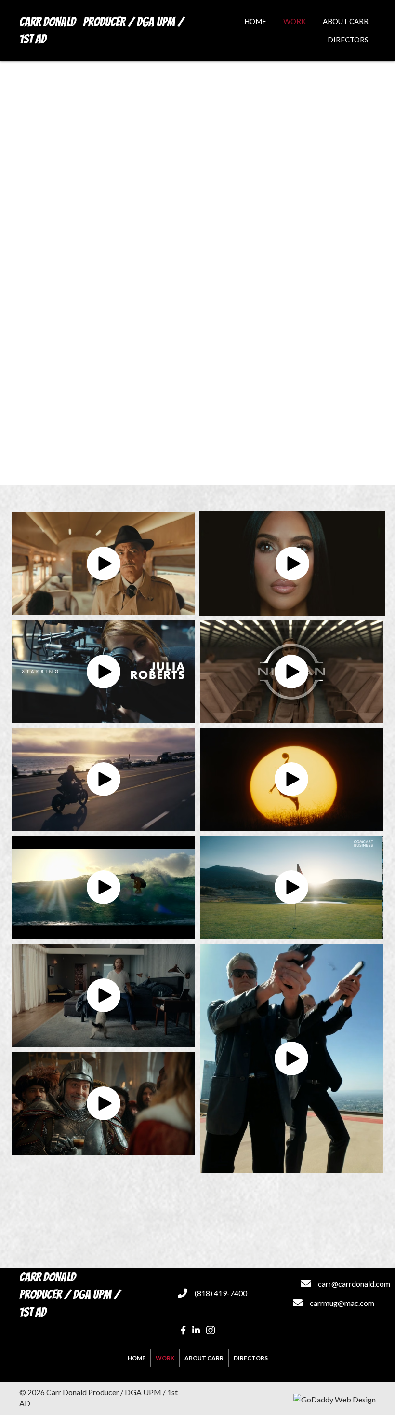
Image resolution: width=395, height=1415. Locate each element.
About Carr (204, 1357)
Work (165, 1357)
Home (136, 1357)
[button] (103, 563)
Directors (251, 1357)
